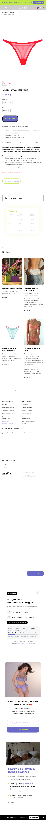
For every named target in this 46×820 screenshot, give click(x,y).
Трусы (20, 12)
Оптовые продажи (27, 410)
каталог (13, 12)
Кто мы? (4, 404)
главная (5, 12)
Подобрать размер (8, 407)
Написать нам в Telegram (11, 172)
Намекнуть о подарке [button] (11, 181)
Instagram (5, 464)
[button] (38, 2)
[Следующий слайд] (39, 49)
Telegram (5, 467)
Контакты (25, 404)
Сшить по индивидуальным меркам (15, 126)
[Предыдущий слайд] (6, 49)
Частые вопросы (27, 413)
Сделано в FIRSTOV (27, 479)
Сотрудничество (27, 407)
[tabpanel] (23, 221)
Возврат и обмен (7, 413)
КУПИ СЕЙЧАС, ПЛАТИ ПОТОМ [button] (17, 817)
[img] (43, 817)
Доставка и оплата (8, 410)
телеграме (16, 434)
